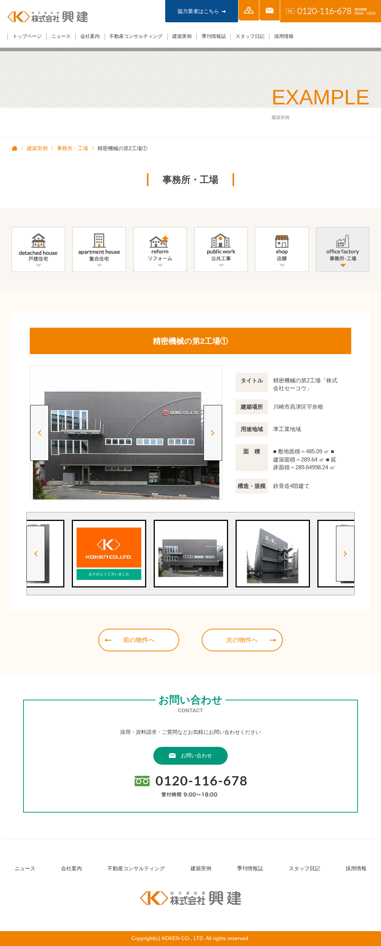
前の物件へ (139, 640)
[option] (126, 432)
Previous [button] (39, 433)
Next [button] (213, 433)
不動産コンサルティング (136, 36)
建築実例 (182, 36)
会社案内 (90, 36)
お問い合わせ (196, 755)
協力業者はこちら (198, 11)
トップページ (27, 36)
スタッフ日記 (250, 36)
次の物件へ (242, 640)
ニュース (61, 36)
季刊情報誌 (214, 36)
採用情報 (284, 36)
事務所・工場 (72, 148)
